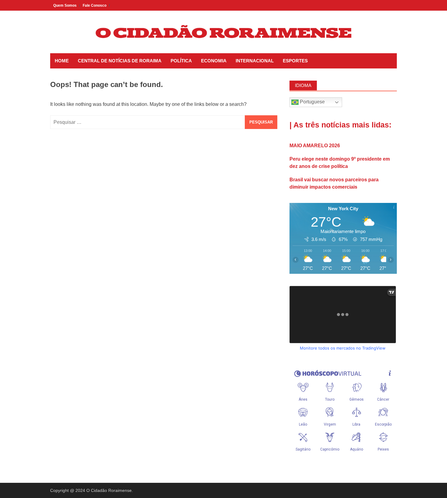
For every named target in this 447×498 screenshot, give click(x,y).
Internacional (255, 60)
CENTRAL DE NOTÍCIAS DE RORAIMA (119, 60)
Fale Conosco (94, 5)
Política (181, 60)
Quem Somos (65, 5)
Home (62, 60)
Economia (214, 60)
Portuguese (312, 101)
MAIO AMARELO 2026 (314, 145)
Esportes (295, 60)
